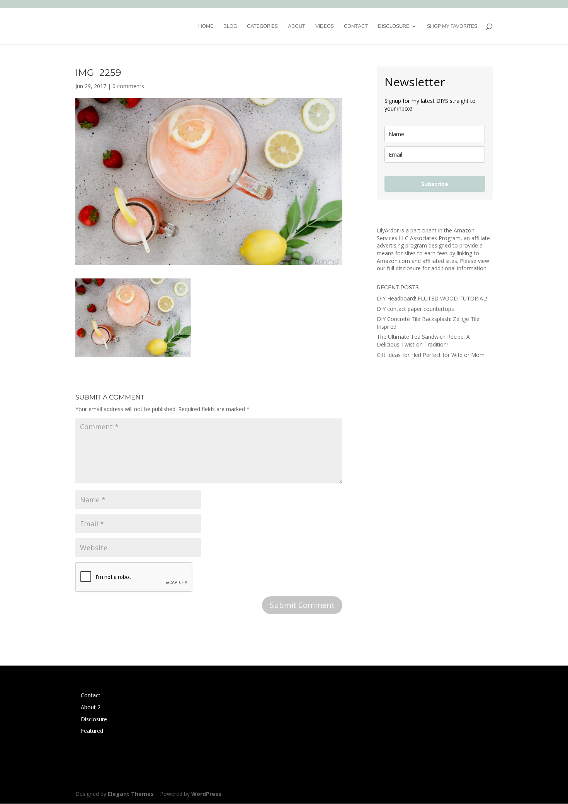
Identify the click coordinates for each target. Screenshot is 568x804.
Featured (92, 730)
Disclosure (393, 27)
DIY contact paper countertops (415, 308)
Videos (324, 27)
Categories (262, 27)
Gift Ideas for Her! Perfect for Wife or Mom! (431, 354)
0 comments (128, 86)
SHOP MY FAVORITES (452, 27)
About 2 (90, 707)
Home (205, 27)
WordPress (206, 793)
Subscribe (434, 184)
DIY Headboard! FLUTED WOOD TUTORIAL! (432, 298)
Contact (356, 27)
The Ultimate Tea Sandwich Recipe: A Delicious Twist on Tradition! (423, 340)
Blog (230, 27)
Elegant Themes (131, 793)
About (296, 27)
